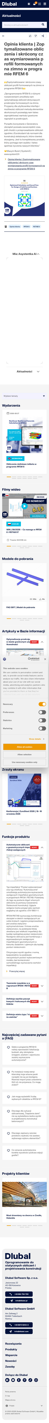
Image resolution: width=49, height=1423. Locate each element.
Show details (35, 739)
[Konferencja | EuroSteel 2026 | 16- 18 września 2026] (24, 790)
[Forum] (7, 1380)
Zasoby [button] (10, 1366)
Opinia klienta (15, 227)
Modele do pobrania (17, 559)
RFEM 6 (27, 227)
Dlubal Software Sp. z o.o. (21, 1278)
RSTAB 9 (36, 227)
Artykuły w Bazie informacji (23, 631)
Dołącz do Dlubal (16, 1375)
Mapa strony (10, 1400)
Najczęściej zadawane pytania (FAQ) (24, 1036)
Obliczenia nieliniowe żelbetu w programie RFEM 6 (21, 465)
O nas (7, 1396)
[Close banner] (45, 659)
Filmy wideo (11, 489)
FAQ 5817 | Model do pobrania (20, 607)
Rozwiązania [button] (13, 1343)
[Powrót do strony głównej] (9, 4)
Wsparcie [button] (11, 1355)
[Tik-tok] (30, 1380)
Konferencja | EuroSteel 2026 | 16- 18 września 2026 (24, 812)
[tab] (14, 478)
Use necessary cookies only (24, 762)
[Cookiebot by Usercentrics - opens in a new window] (29, 659)
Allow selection (24, 754)
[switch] (42, 712)
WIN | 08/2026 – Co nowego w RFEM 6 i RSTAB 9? (24, 531)
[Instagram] (36, 1380)
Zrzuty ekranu (13, 769)
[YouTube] (13, 1380)
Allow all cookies (24, 747)
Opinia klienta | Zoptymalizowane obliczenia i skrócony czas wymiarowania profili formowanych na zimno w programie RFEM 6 (26, 164)
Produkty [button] (11, 1349)
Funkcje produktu (16, 837)
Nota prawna (10, 1392)
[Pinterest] (24, 1380)
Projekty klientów (15, 1173)
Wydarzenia (11, 405)
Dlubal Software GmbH (20, 1308)
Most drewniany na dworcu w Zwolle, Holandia (24, 1216)
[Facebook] (19, 1380)
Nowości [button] (10, 1361)
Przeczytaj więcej (17, 971)
